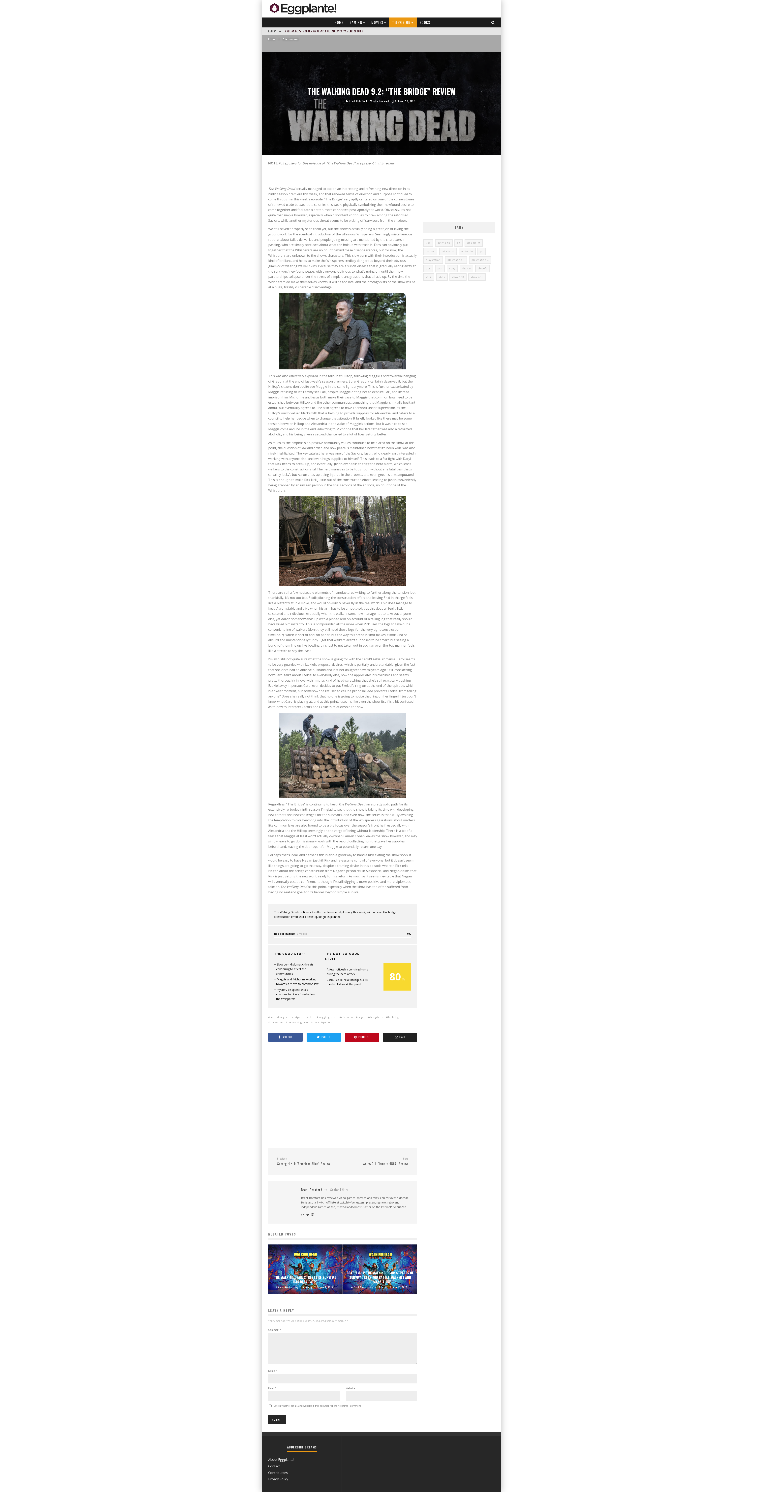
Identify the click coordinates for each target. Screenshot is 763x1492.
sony (452, 268)
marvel (430, 251)
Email (272, 1388)
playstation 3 (456, 260)
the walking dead (298, 1022)
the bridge (393, 1017)
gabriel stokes (306, 1017)
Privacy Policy (278, 1479)
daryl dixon (286, 1017)
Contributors (278, 1473)
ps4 (440, 268)
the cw (466, 268)
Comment (274, 1330)
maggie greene (328, 1017)
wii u (429, 277)
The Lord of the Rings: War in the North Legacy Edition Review (326, 31)
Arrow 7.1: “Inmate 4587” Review (385, 1161)
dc (458, 243)
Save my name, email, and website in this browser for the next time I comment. (317, 1405)
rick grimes (376, 1017)
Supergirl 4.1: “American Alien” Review (303, 1161)
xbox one (477, 277)
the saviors (277, 1022)
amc (272, 1017)
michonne (347, 1017)
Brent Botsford (357, 101)
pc (481, 251)
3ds (428, 243)
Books (425, 22)
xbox (442, 277)
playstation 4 (480, 260)
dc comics (473, 243)
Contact (274, 1466)
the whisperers (322, 1022)
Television (401, 22)
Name (272, 1371)
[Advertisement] (342, 1095)
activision (444, 243)
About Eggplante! (281, 1459)
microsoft (448, 251)
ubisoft (482, 268)
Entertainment (381, 101)
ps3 (428, 268)
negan (361, 1017)
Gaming (356, 22)
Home (339, 22)
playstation (433, 260)
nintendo (467, 251)
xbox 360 (458, 277)
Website (350, 1388)
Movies (377, 22)
